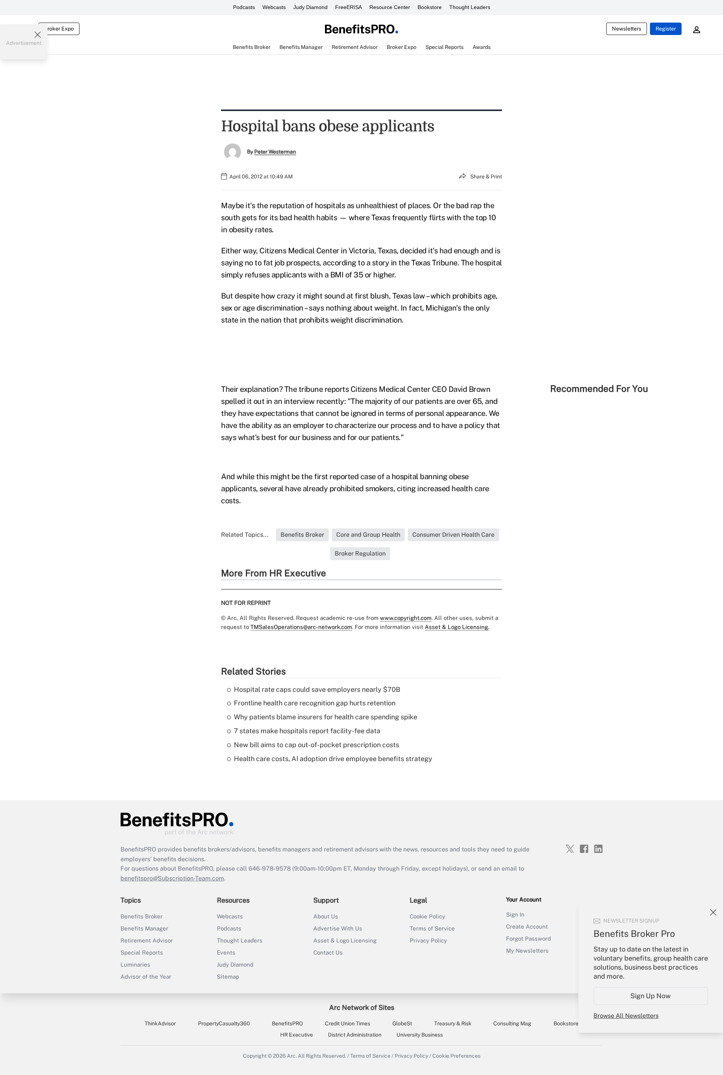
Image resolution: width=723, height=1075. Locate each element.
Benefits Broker (141, 916)
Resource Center (389, 7)
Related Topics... (244, 534)
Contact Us (328, 952)
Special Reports (141, 952)
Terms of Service (432, 928)
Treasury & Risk (452, 1023)
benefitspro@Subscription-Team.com (172, 878)
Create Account (527, 926)
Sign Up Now (651, 996)
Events (226, 952)
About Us (325, 916)
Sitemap (228, 976)
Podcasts (244, 7)
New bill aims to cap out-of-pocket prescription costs (316, 745)
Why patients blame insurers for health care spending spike (325, 717)
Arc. (292, 1056)
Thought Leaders (469, 7)
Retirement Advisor (146, 940)
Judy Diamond (310, 7)
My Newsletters (527, 950)
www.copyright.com (406, 618)
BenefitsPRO (287, 1023)
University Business (420, 1035)
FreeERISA (348, 7)
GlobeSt (402, 1023)
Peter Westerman (275, 152)
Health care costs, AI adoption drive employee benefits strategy (333, 759)
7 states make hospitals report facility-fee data (307, 731)
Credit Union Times (347, 1023)
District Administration (354, 1035)
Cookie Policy (427, 916)
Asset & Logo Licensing (345, 940)
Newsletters (626, 29)
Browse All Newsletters (626, 1015)
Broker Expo (59, 29)
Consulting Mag (512, 1023)
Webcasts (274, 7)
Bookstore (430, 7)
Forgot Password (528, 938)
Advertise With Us (337, 928)
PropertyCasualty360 (224, 1023)
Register (666, 29)
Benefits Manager (144, 928)
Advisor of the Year (145, 976)
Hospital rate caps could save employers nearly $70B (317, 689)
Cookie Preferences (456, 1056)
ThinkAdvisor (160, 1023)
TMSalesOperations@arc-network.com (301, 627)
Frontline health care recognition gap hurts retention (314, 703)
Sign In (515, 914)
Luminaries (135, 964)
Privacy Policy (428, 940)
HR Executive (296, 1035)
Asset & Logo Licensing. (457, 627)
